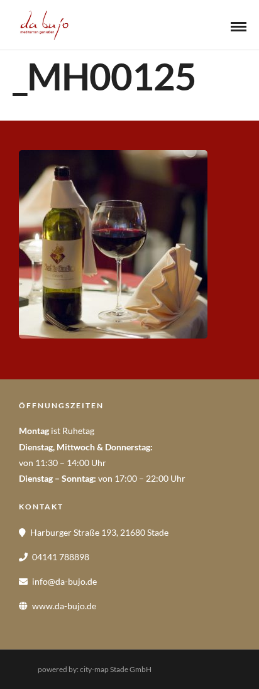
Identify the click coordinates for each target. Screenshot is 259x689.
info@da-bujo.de (64, 581)
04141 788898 (60, 556)
